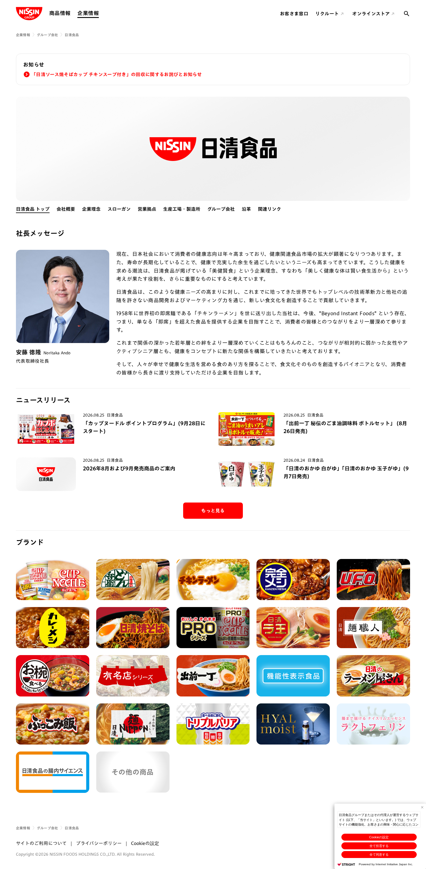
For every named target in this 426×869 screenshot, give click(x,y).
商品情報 (59, 13)
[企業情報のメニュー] (100, 13)
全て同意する (379, 854)
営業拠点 (147, 209)
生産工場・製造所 (181, 209)
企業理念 (91, 209)
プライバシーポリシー (99, 843)
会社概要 (66, 209)
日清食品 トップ (33, 209)
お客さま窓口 (294, 13)
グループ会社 (47, 34)
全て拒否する (379, 846)
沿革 (246, 209)
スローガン (119, 209)
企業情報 (88, 13)
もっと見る (213, 510)
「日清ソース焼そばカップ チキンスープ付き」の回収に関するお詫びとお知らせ (116, 74)
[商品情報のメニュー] (72, 13)
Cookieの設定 (379, 837)
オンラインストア (371, 13)
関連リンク (269, 209)
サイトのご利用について (41, 843)
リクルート (327, 13)
